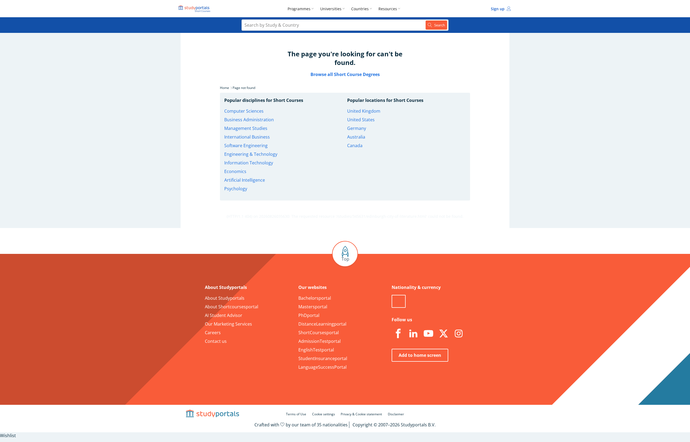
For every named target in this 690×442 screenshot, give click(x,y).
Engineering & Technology (250, 154)
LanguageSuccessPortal (322, 367)
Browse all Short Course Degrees (345, 74)
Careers (213, 333)
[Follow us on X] (443, 333)
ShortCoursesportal (318, 333)
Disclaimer (396, 414)
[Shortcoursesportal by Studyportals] (195, 8)
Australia (356, 137)
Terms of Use (296, 414)
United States (361, 120)
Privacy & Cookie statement (361, 414)
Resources (387, 8)
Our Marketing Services (228, 324)
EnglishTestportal (316, 350)
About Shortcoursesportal (231, 307)
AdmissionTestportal (319, 341)
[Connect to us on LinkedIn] (413, 333)
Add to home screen (420, 355)
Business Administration (249, 120)
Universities (330, 8)
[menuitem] (301, 8)
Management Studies (245, 128)
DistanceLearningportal (322, 324)
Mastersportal (312, 307)
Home (224, 87)
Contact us (216, 341)
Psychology (235, 189)
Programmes (299, 8)
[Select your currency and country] (399, 301)
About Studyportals (224, 298)
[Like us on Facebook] (398, 333)
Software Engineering (246, 146)
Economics (235, 171)
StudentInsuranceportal (322, 358)
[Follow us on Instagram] (458, 333)
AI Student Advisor (223, 315)
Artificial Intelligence (244, 180)
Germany (356, 128)
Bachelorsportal (314, 298)
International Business (247, 137)
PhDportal (308, 315)
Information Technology (248, 163)
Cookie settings (323, 414)
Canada (355, 146)
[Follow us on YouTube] (428, 333)
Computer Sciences (244, 111)
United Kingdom (363, 111)
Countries (360, 8)
